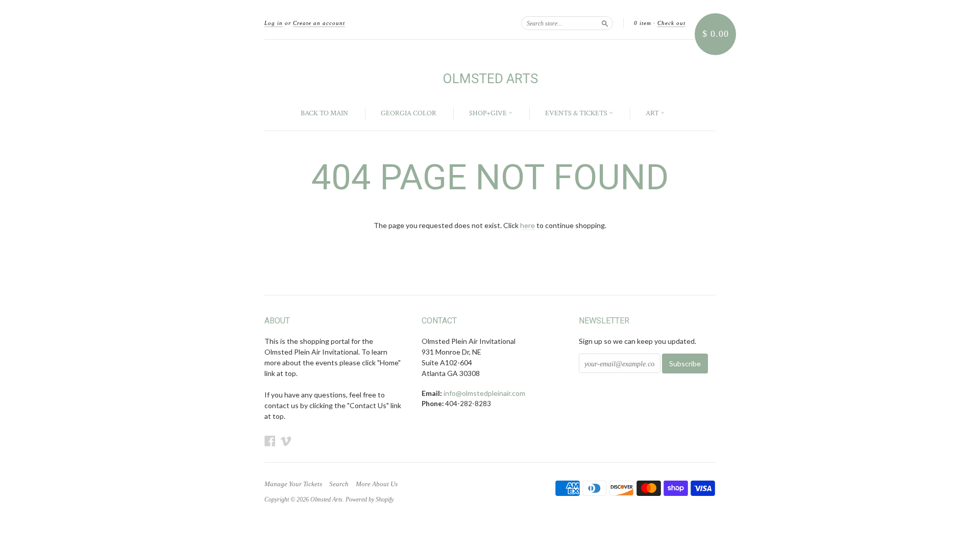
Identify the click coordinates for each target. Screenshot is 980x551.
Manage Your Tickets (293, 484)
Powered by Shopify (369, 499)
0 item (642, 23)
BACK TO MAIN (324, 113)
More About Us (377, 484)
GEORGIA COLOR (408, 113)
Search (339, 484)
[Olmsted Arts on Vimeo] (285, 441)
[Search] (605, 23)
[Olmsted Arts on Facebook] (270, 441)
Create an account (319, 23)
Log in (273, 23)
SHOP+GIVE (488, 113)
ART (653, 113)
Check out (671, 23)
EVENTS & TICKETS (577, 113)
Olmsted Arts (490, 78)
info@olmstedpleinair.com (484, 393)
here (527, 225)
